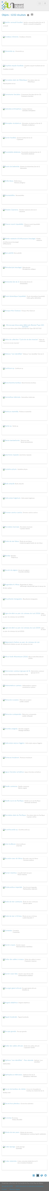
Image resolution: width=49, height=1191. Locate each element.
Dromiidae (19, 1148)
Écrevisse (15, 1118)
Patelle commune (23, 786)
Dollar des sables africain (31, 1046)
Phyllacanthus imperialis (30, 889)
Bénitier (13, 556)
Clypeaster (20, 139)
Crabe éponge (20, 1147)
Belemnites (23, 168)
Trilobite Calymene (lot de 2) (28, 210)
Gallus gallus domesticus (34, 298)
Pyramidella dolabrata (27, 154)
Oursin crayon (20, 945)
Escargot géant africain (29, 988)
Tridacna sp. (14, 557)
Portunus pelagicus (19, 182)
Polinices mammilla (25, 411)
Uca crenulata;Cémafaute (24, 1163)
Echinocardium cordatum (25, 975)
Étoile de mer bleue (26, 541)
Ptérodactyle (26, 267)
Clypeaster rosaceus (31, 961)
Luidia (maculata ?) (28, 918)
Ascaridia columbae (24, 572)
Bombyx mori (7, 1092)
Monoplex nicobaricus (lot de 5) (32, 123)
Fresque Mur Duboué (28, 310)
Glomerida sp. (19, 51)
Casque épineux (27, 109)
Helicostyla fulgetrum (28, 498)
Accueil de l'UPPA (7, 1186)
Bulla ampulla (19, 483)
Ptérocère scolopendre (29, 714)
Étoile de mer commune (30, 901)
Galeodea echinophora (28, 110)
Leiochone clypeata (25, 455)
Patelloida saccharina (30, 802)
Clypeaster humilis (29, 1047)
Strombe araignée (23, 728)
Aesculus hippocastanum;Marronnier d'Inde (15, 674)
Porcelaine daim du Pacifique (36, 815)
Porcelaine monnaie (26, 527)
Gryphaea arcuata (8, 69)
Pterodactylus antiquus (29, 269)
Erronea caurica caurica (30, 512)
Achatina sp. (25, 990)
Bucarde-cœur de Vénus (30, 858)
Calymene (22, 211)
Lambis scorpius (24, 701)
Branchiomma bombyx (29, 383)
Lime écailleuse (21, 844)
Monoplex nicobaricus (28, 125)
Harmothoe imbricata (28, 397)
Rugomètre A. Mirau (26, 584)
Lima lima (19, 845)
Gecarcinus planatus (27, 1103)
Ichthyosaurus (7, 243)
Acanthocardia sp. (24, 829)
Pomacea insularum (26, 757)
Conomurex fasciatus (27, 96)
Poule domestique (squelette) (36, 296)
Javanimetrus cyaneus (28, 687)
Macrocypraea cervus (9, 83)
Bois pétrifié (18, 253)
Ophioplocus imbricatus (30, 1076)
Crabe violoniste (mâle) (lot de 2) (27, 1161)
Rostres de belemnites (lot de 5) (30, 166)
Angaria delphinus (24, 1002)
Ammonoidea (23, 283)
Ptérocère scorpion (25, 700)
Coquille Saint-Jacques (25, 873)
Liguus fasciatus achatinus (32, 772)
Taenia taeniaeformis (27, 442)
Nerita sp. (15, 426)
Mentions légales (15, 1189)
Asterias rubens (27, 903)
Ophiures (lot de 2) (29, 1074)
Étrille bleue (18, 181)
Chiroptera (27, 226)
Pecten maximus (22, 874)
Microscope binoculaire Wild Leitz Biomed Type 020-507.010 (22, 328)
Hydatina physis (22, 469)
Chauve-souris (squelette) (32, 224)
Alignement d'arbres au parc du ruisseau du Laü (17, 644)
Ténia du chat (25, 440)
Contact (4, 1189)
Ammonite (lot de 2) (26, 282)
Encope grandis (22, 1031)
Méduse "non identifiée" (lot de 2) (33, 354)
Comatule (16, 930)
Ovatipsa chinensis (25, 37)
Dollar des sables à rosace (33, 959)
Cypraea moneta (25, 528)
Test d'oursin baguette (30, 887)
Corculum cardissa (28, 860)
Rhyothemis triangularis (30, 599)
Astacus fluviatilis (17, 1119)
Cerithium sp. (19, 368)
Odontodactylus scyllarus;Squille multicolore (33, 1134)
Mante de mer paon (26, 1132)
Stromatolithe (20, 195)
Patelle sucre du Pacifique (32, 801)
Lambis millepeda (27, 716)
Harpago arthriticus (24, 730)
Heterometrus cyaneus (29, 685)
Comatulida (16, 932)
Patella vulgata (22, 788)
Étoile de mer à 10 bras (30, 916)
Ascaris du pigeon (23, 570)
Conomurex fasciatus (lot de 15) (31, 94)
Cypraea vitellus (31, 817)
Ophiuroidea (6, 1063)
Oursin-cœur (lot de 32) (25, 974)
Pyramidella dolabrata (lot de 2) (31, 152)
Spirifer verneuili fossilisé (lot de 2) (34, 22)
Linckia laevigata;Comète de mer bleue (31, 543)
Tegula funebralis (23, 1017)
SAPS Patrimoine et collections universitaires (29, 1186)
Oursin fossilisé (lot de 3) (24, 137)
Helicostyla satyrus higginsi (33, 743)
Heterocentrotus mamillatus (24, 946)
